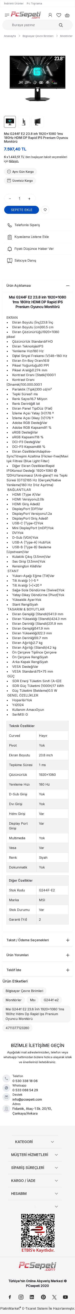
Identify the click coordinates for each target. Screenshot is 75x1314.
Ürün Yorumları (17, 955)
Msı (32, 1000)
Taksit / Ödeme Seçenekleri (27, 940)
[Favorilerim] (59, 14)
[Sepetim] (66, 15)
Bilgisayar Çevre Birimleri (24, 991)
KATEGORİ (24, 1142)
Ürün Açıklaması (18, 286)
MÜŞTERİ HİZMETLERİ (29, 1155)
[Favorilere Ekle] (45, 210)
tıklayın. (14, 161)
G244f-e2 (51, 1000)
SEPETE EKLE (21, 210)
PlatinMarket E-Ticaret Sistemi (24, 1308)
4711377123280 (17, 1028)
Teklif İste (13, 970)
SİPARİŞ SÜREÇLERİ (27, 1168)
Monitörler (14, 1000)
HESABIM (19, 1193)
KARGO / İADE (23, 1181)
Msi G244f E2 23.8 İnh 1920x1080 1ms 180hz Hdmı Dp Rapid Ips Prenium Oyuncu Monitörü (35, 1014)
